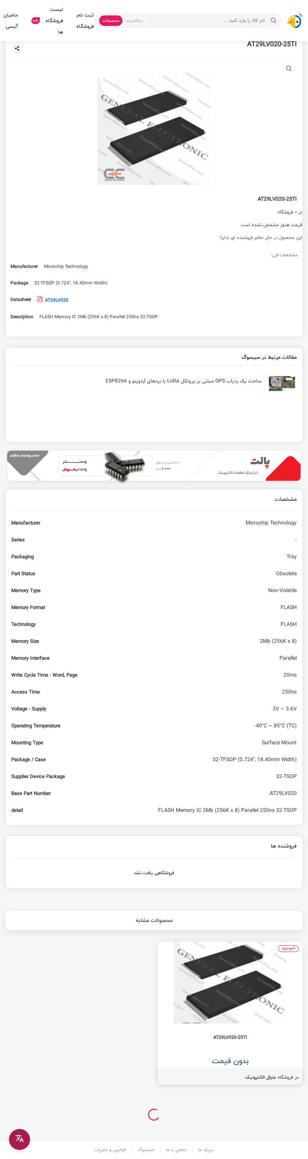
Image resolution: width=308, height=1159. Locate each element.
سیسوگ (145, 1150)
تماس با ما (176, 1150)
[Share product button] (17, 48)
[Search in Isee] (273, 20)
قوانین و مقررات (110, 1150)
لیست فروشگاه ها (47, 20)
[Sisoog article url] (154, 386)
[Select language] (19, 1139)
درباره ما (206, 1150)
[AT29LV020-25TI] (230, 1013)
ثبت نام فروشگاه (85, 20)
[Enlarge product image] (289, 69)
